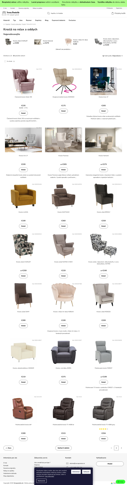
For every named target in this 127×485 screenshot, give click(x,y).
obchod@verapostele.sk (77, 463)
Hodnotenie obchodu (9, 473)
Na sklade (10, 61)
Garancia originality (24, 8)
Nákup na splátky (37, 8)
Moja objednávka (8, 476)
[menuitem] (6, 20)
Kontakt (12, 8)
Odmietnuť (75, 472)
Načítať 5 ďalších (63, 448)
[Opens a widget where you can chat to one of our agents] (120, 482)
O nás (5, 8)
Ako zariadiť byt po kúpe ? (42, 462)
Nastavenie (41, 481)
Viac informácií (49, 476)
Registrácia (119, 8)
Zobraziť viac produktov (63, 49)
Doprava (37, 465)
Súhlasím (86, 472)
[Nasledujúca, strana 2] (116, 448)
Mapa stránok (38, 467)
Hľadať (110, 464)
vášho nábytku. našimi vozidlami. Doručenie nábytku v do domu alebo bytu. (63, 3)
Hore (9, 448)
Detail (23, 113)
